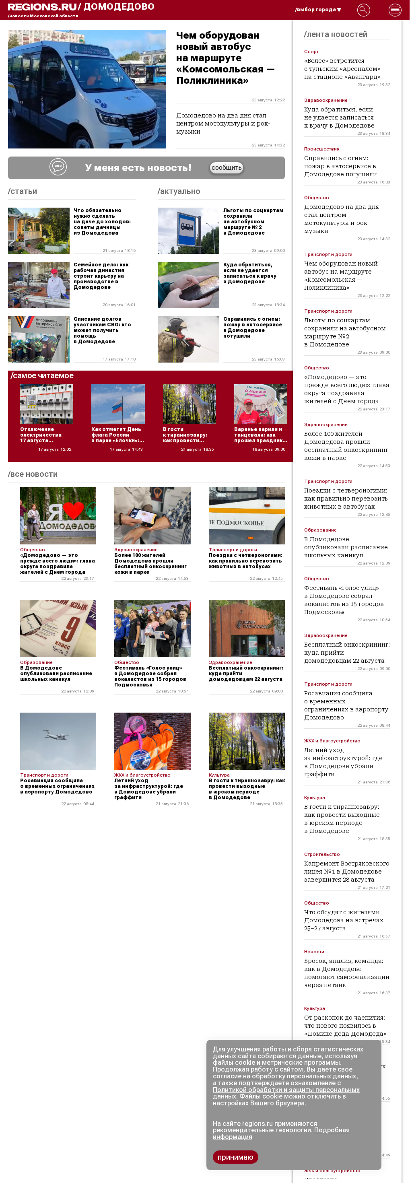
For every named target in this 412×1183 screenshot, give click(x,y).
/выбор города (315, 9)
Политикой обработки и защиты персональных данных (286, 1093)
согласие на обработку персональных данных (284, 1076)
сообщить (227, 167)
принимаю (235, 1157)
